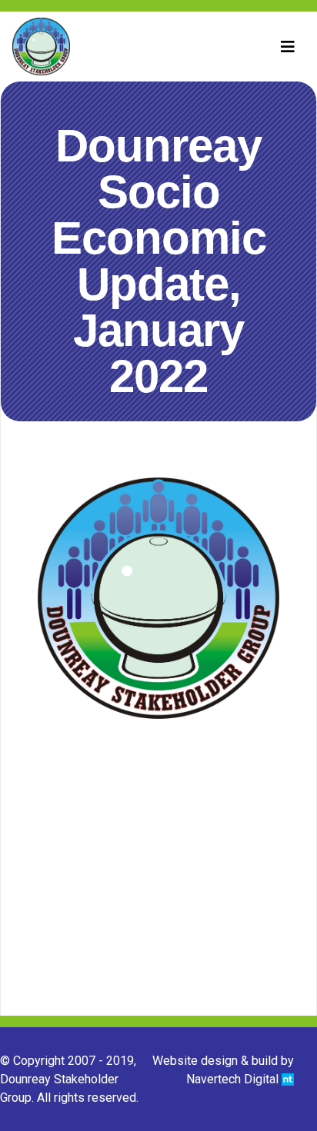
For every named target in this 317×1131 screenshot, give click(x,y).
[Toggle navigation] (288, 46)
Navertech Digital (234, 1079)
